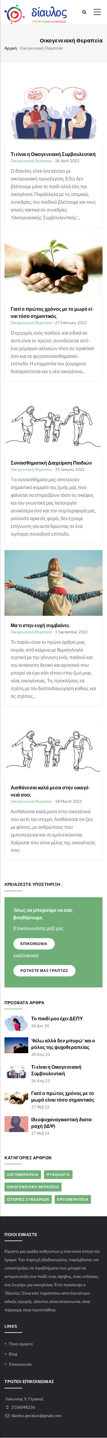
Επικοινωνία (20, 1364)
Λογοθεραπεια (23, 1174)
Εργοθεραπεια (73, 1199)
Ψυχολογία (58, 1174)
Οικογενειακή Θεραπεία (31, 160)
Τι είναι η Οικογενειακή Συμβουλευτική (56, 1070)
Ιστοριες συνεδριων (28, 1199)
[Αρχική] (35, 12)
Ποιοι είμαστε (21, 1343)
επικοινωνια (34, 943)
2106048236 (23, 1407)
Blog (13, 1353)
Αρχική (10, 47)
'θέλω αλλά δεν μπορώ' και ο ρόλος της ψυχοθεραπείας (63, 1044)
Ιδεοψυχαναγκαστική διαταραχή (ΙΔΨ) (62, 1123)
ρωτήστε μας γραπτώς (44, 970)
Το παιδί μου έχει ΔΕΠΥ (57, 1018)
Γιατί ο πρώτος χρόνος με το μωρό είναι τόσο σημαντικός (63, 1096)
